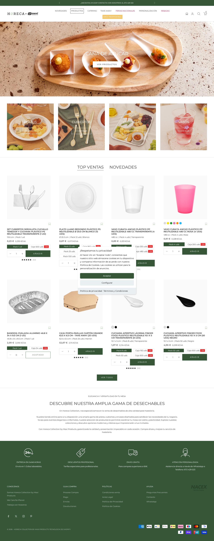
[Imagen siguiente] (48, 197)
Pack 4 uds (121, 246)
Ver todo (107, 377)
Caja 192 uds (143, 350)
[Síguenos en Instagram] (23, 516)
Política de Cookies (111, 506)
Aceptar (107, 276)
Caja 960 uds (91, 246)
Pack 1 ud (15, 246)
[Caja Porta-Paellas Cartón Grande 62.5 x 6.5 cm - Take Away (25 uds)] (81, 301)
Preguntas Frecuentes (156, 492)
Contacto (150, 497)
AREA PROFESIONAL (112, 17)
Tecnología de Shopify (60, 529)
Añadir (41, 254)
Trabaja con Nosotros (17, 505)
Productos (77, 11)
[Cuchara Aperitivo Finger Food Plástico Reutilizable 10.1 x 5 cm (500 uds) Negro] (185, 301)
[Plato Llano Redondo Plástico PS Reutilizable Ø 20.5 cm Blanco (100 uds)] (81, 197)
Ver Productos (107, 73)
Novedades (61, 11)
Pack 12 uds (69, 246)
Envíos (66, 501)
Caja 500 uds (39, 246)
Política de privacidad (91, 291)
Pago (65, 497)
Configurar (107, 282)
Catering (92, 11)
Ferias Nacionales (125, 11)
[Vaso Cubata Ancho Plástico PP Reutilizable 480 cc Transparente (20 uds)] (133, 197)
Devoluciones (69, 506)
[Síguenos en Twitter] (16, 516)
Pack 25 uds (69, 251)
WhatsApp (151, 501)
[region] (107, 59)
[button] (50, 224)
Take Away (106, 11)
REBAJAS (165, 11)
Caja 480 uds (143, 251)
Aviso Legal (107, 497)
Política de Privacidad (112, 501)
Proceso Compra (71, 492)
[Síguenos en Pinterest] (31, 516)
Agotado (41, 355)
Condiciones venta (111, 492)
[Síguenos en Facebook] (8, 516)
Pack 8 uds (121, 350)
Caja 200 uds (196, 244)
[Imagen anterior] (10, 197)
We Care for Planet (15, 500)
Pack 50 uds (121, 355)
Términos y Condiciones (116, 291)
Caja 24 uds (39, 348)
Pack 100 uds (69, 256)
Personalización (148, 11)
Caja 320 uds (143, 246)
